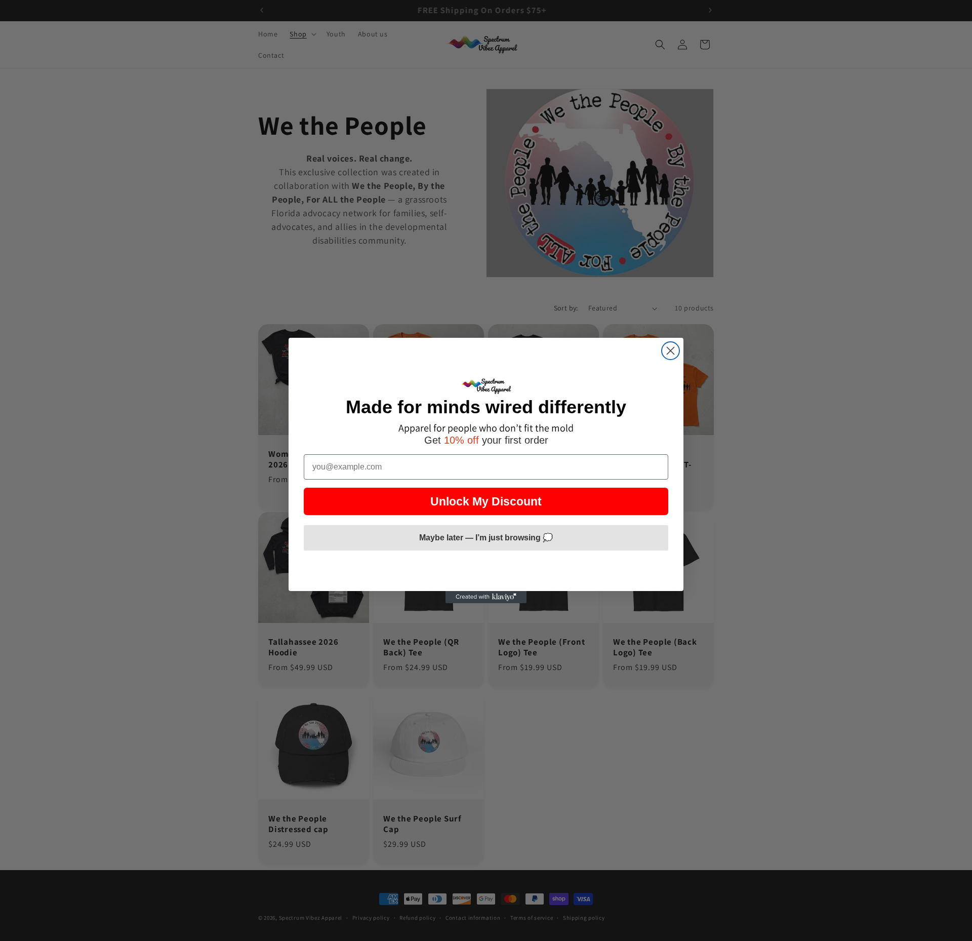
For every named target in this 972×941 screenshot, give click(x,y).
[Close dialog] (670, 351)
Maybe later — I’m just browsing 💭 (486, 537)
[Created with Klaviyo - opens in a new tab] (486, 597)
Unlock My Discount (486, 501)
